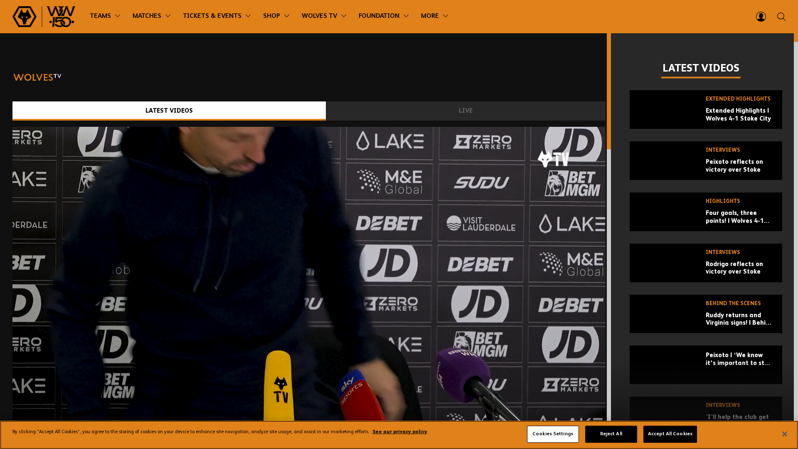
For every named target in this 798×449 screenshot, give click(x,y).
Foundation (379, 16)
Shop (271, 16)
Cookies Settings (552, 434)
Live (466, 111)
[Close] (785, 434)
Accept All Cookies (670, 434)
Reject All (611, 434)
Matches (147, 16)
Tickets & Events (212, 16)
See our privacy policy (399, 432)
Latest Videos (169, 111)
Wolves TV (319, 16)
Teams (100, 16)
